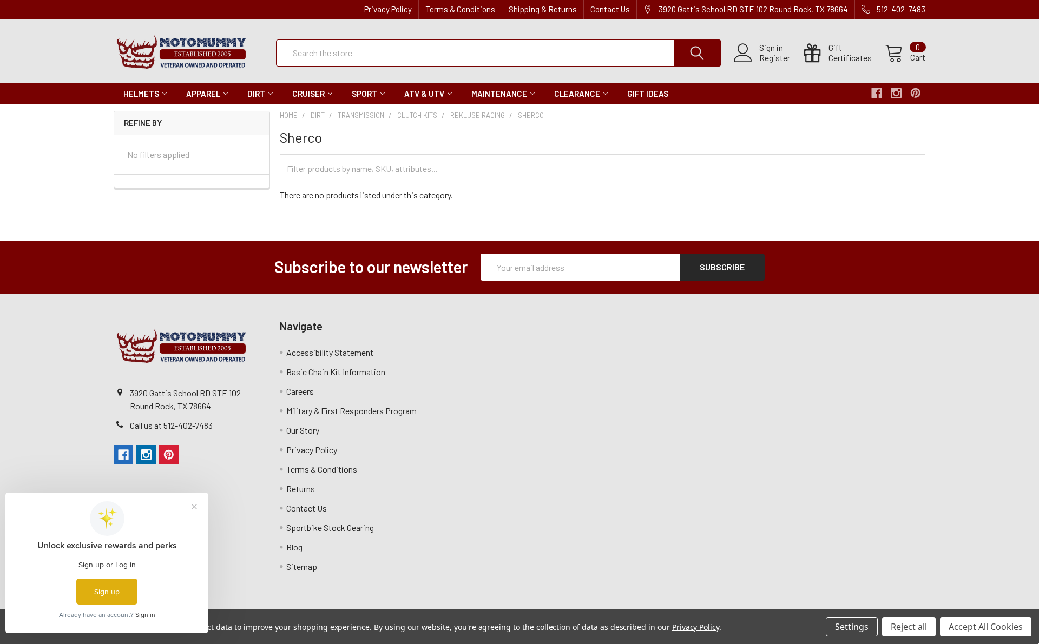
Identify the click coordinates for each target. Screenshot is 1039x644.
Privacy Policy (388, 9)
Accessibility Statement (329, 352)
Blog (294, 547)
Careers (300, 391)
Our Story (302, 430)
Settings (852, 627)
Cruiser (308, 93)
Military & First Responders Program (351, 411)
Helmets (141, 93)
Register (774, 58)
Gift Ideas (647, 93)
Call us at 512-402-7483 (171, 425)
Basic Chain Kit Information (335, 372)
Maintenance (499, 93)
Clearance (577, 93)
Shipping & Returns (543, 9)
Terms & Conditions (460, 9)
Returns (300, 488)
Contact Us (610, 9)
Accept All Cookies (986, 627)
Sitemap (301, 566)
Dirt (256, 93)
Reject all (909, 627)
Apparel (203, 93)
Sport (364, 93)
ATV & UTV (424, 93)
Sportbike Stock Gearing (330, 527)
